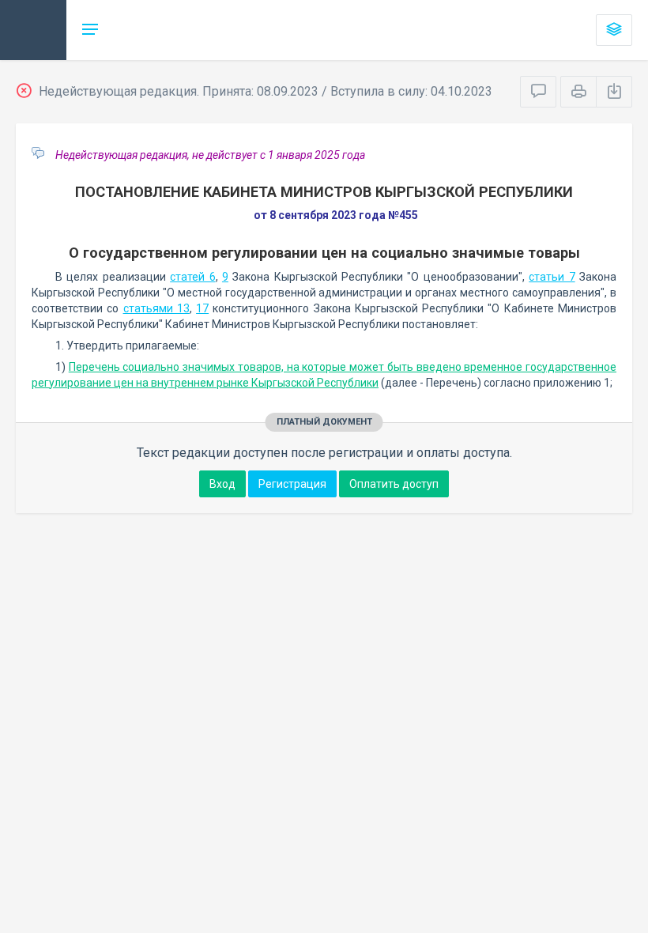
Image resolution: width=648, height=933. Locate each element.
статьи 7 (552, 276)
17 (202, 308)
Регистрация (292, 484)
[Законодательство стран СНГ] (33, 30)
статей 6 (192, 276)
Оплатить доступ (394, 484)
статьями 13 (156, 308)
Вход (222, 484)
